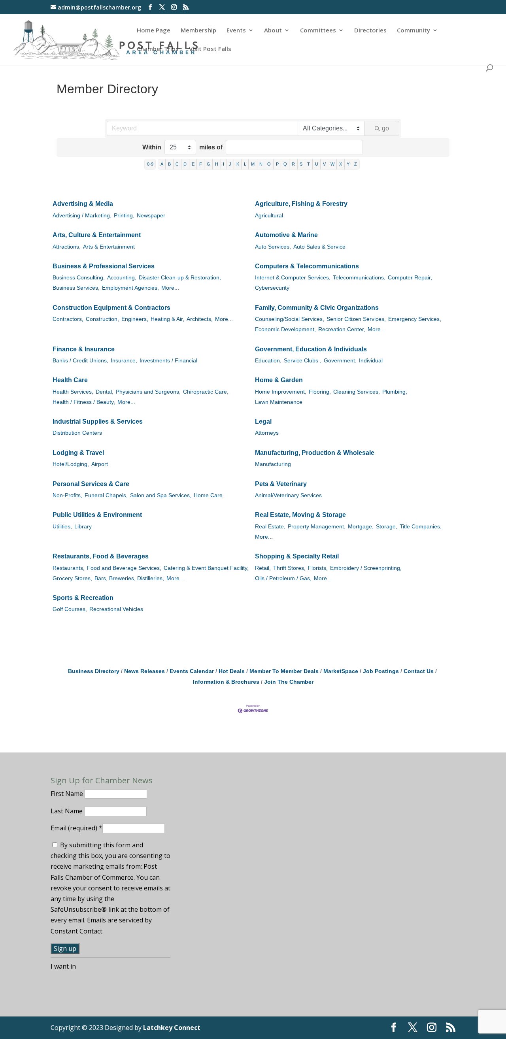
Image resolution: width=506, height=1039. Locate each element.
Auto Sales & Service (319, 247)
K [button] (237, 164)
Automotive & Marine (286, 235)
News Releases (144, 671)
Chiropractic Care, (205, 392)
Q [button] (285, 164)
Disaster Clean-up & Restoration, (180, 278)
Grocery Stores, (72, 578)
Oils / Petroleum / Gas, (283, 578)
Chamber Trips (158, 49)
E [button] (193, 164)
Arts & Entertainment (109, 247)
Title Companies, (421, 527)
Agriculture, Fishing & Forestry (301, 203)
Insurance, (124, 361)
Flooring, (320, 392)
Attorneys (267, 433)
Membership (198, 30)
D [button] (185, 164)
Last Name (67, 811)
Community (413, 30)
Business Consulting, (79, 278)
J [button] (230, 164)
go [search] (385, 128)
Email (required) (76, 828)
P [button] (277, 164)
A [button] (161, 164)
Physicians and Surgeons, (148, 392)
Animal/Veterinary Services (288, 495)
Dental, (104, 392)
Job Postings (381, 671)
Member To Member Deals (284, 671)
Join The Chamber (288, 682)
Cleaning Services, (356, 392)
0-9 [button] (150, 164)
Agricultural (269, 216)
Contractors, (68, 319)
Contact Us (419, 671)
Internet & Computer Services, (292, 278)
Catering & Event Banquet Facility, (206, 568)
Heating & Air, (167, 319)
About (273, 30)
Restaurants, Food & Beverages (101, 556)
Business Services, (76, 288)
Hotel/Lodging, (71, 464)
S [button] (301, 164)
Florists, (318, 568)
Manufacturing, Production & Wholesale (314, 452)
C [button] (177, 164)
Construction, (102, 319)
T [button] (308, 164)
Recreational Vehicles (116, 609)
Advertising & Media (83, 203)
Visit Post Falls (210, 49)
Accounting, (121, 278)
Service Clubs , (302, 361)
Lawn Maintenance (278, 402)
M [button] (253, 164)
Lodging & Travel (78, 452)
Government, (340, 361)
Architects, (200, 319)
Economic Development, (285, 329)
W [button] (332, 164)
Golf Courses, (70, 609)
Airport (99, 464)
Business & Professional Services (104, 266)
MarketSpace (340, 671)
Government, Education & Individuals (311, 349)
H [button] (216, 164)
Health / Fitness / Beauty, (84, 402)
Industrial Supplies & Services (98, 421)
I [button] (223, 164)
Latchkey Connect (171, 1027)
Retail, (263, 568)
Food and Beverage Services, (124, 568)
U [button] (316, 164)
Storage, (386, 527)
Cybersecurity (272, 288)
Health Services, (73, 392)
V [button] (324, 164)
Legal (263, 421)
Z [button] (355, 164)
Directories (370, 30)
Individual (371, 361)
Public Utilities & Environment (97, 514)
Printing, (124, 216)
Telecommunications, (359, 278)
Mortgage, (361, 527)
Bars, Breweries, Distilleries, (129, 578)
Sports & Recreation (83, 597)
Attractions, (67, 247)
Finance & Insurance (84, 349)
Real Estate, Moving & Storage (300, 514)
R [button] (293, 164)
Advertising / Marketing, (82, 216)
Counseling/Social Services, (289, 319)
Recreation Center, (341, 329)
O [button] (269, 164)
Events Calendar (192, 671)
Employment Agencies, (130, 288)
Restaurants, (69, 568)
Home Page (153, 30)
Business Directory (93, 671)
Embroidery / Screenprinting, (366, 568)
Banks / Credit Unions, (80, 361)
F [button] (200, 164)
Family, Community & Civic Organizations (317, 307)
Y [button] (348, 164)
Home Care (208, 495)
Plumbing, (394, 392)
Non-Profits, (67, 495)
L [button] (245, 164)
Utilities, (62, 527)
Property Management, (317, 527)
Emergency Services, (414, 319)
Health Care (70, 380)
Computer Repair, (410, 278)
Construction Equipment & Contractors (111, 307)
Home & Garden (279, 380)
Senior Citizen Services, (356, 319)
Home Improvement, (280, 392)
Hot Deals (232, 671)
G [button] (208, 164)
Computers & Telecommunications (307, 266)
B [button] (169, 164)
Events (236, 30)
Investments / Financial (168, 361)
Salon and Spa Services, (160, 495)
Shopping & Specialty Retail (297, 556)
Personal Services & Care (91, 484)
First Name (68, 793)
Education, (268, 361)
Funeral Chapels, (106, 495)
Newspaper (151, 216)
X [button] (340, 164)
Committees (318, 30)
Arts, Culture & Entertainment (97, 235)
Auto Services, (273, 247)
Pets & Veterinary (281, 484)
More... (170, 288)
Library (83, 527)
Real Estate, (270, 527)
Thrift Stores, (289, 568)
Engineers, (134, 319)
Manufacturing (273, 464)
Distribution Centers (77, 433)
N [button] (260, 164)
